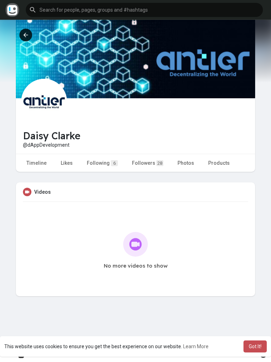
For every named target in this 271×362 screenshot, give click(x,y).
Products (219, 163)
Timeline (36, 163)
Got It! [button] (255, 346)
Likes (67, 163)
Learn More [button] (196, 346)
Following (101, 163)
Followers (147, 163)
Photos (185, 163)
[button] (144, 10)
